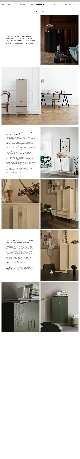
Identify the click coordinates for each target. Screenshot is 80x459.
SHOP (3, 4)
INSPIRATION (10, 4)
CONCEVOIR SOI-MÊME (33, 4)
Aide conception (58, 4)
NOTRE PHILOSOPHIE (20, 4)
